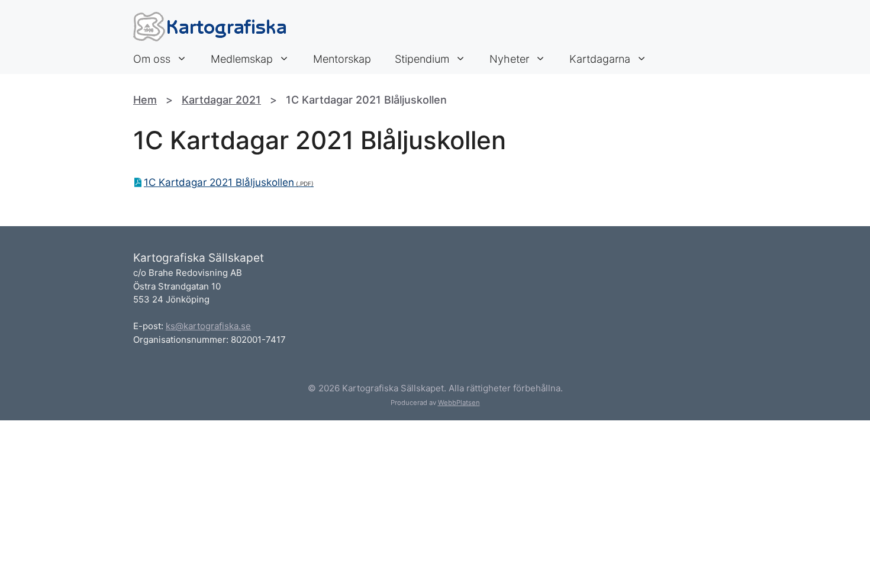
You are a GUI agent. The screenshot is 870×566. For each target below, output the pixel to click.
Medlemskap (242, 59)
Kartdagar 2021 (221, 100)
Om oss (151, 59)
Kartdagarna (599, 59)
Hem (145, 100)
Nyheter (509, 59)
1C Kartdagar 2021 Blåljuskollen (219, 182)
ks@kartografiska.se (208, 326)
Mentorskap (342, 59)
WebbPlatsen (459, 402)
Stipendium (422, 59)
